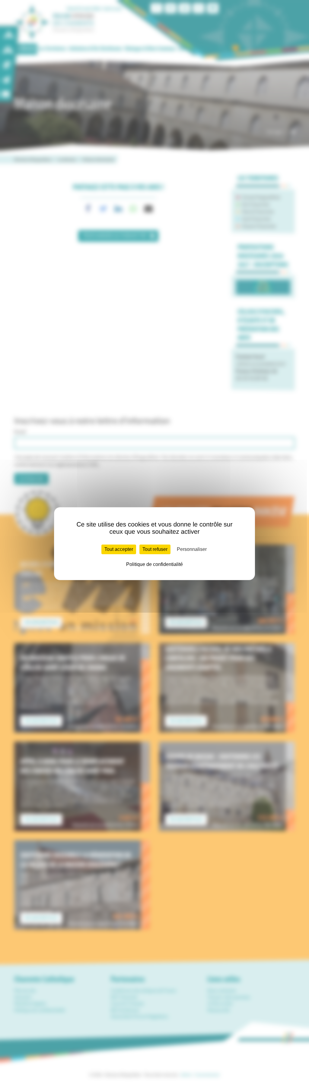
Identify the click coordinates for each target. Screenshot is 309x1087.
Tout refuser (154, 549)
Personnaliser (192, 549)
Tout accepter (118, 549)
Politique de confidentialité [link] (154, 564)
